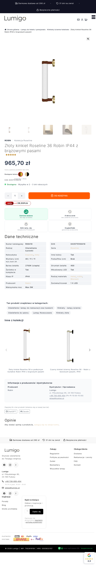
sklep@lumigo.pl (57, 398)
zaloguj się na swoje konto (46, 425)
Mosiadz (75, 279)
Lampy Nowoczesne (42, 313)
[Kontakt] (78, 19)
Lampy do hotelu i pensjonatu (33, 29)
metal (73, 276)
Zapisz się (36, 512)
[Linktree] (16, 465)
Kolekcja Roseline (23, 140)
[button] (88, 39)
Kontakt (77, 465)
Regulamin (54, 454)
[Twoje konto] (82, 19)
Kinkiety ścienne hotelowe (58, 29)
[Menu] (93, 17)
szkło (79, 276)
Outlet (52, 461)
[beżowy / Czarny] (27, 174)
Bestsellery (55, 465)
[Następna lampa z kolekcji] (89, 350)
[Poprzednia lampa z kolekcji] (6, 350)
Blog (4, 505)
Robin (8, 140)
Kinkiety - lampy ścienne (69, 308)
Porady (5, 501)
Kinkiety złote (62, 313)
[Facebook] (4, 465)
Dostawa (78, 454)
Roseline (75, 248)
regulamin (39, 520)
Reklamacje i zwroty (83, 457)
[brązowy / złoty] (20, 174)
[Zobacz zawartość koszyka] (86, 20)
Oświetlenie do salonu (18, 313)
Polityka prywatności (59, 457)
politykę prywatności (34, 522)
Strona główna (13, 29)
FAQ (76, 461)
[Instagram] (10, 465)
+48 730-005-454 (57, 396)
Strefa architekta (9, 509)
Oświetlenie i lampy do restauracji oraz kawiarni (30, 308)
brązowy (29, 255)
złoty (37, 255)
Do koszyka (61, 195)
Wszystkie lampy (57, 469)
